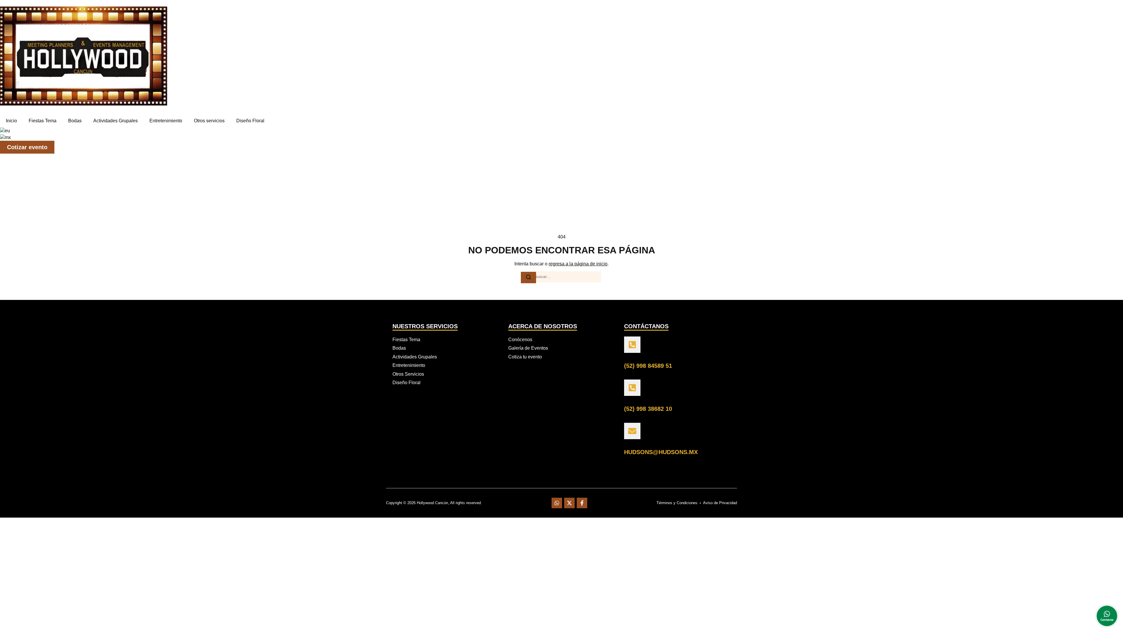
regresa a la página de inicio (578, 263)
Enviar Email (635, 443)
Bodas (75, 120)
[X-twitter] (569, 503)
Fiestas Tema (42, 120)
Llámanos (633, 357)
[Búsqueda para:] (561, 276)
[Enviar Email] (632, 431)
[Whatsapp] (557, 503)
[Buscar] (528, 277)
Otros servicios (209, 120)
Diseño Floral (250, 120)
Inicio (11, 120)
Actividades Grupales (115, 120)
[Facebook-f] (582, 503)
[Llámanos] (632, 344)
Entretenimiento (165, 120)
